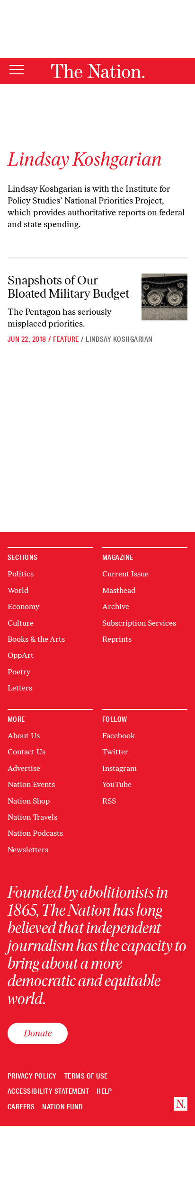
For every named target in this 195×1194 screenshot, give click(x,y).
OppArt (21, 655)
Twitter (115, 751)
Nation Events (31, 784)
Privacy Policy (32, 1076)
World (18, 590)
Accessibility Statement (48, 1092)
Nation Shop (29, 800)
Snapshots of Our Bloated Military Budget (68, 287)
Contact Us (26, 751)
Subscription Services (139, 623)
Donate (38, 1033)
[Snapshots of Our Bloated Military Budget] (164, 297)
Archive (115, 606)
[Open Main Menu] (16, 70)
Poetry (19, 671)
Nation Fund (62, 1107)
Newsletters (28, 849)
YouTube (117, 784)
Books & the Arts (36, 639)
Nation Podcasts (35, 833)
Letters (20, 687)
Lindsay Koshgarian (119, 339)
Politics (21, 573)
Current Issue (125, 573)
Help (104, 1092)
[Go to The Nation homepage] (97, 71)
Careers (21, 1107)
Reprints (117, 639)
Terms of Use (86, 1076)
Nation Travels (32, 817)
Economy (23, 606)
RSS (109, 800)
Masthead (118, 590)
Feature (66, 339)
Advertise (24, 768)
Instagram (119, 768)
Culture (21, 623)
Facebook (118, 735)
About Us (24, 735)
